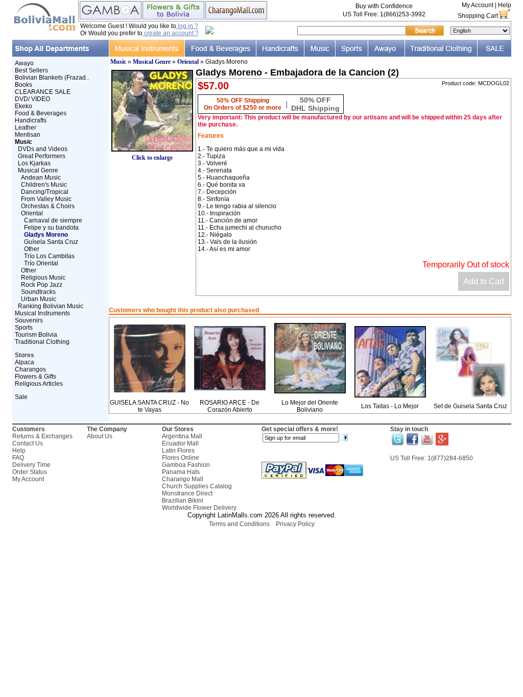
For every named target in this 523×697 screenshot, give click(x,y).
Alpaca (24, 362)
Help (504, 5)
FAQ (18, 457)
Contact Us (27, 443)
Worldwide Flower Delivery (199, 507)
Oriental (32, 213)
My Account (477, 5)
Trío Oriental (41, 263)
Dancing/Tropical (44, 191)
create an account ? (170, 33)
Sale (21, 397)
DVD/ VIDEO (32, 99)
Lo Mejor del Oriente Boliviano (309, 406)
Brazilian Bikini (182, 500)
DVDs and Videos (42, 149)
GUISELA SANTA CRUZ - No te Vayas (149, 406)
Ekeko (23, 106)
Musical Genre (38, 170)
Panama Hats (181, 472)
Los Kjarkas (34, 163)
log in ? (187, 26)
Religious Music (43, 277)
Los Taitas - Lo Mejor (390, 406)
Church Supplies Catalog (197, 486)
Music (118, 61)
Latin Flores (178, 450)
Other (31, 249)
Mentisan (27, 134)
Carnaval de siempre (53, 220)
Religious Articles (39, 383)
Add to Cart (483, 281)
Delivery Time (31, 464)
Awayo (24, 63)
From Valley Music (46, 199)
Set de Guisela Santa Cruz (470, 406)
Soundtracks (38, 291)
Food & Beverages (40, 113)
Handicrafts (30, 120)
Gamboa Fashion (186, 464)
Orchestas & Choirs (48, 206)
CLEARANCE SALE (42, 91)
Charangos (30, 369)
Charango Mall (182, 479)
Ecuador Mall (180, 443)
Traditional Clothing (42, 341)
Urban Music (38, 299)
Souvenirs (29, 320)
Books (23, 84)
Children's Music (44, 184)
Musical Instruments (42, 313)
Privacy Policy (295, 524)
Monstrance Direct (187, 493)
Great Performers (41, 156)
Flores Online (180, 457)
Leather (25, 127)
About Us (99, 436)
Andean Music (41, 177)
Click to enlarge (152, 157)
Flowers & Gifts (35, 376)
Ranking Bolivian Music (50, 306)
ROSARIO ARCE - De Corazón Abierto (229, 406)
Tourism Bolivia (36, 334)
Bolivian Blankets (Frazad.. (52, 77)
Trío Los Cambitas (49, 256)
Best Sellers (31, 70)
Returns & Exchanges (42, 436)
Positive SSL (261, 537)
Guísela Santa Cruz (51, 241)
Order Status (29, 472)
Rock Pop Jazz (41, 284)
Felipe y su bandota (51, 227)
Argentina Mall (182, 436)
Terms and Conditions (239, 524)
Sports (24, 327)
